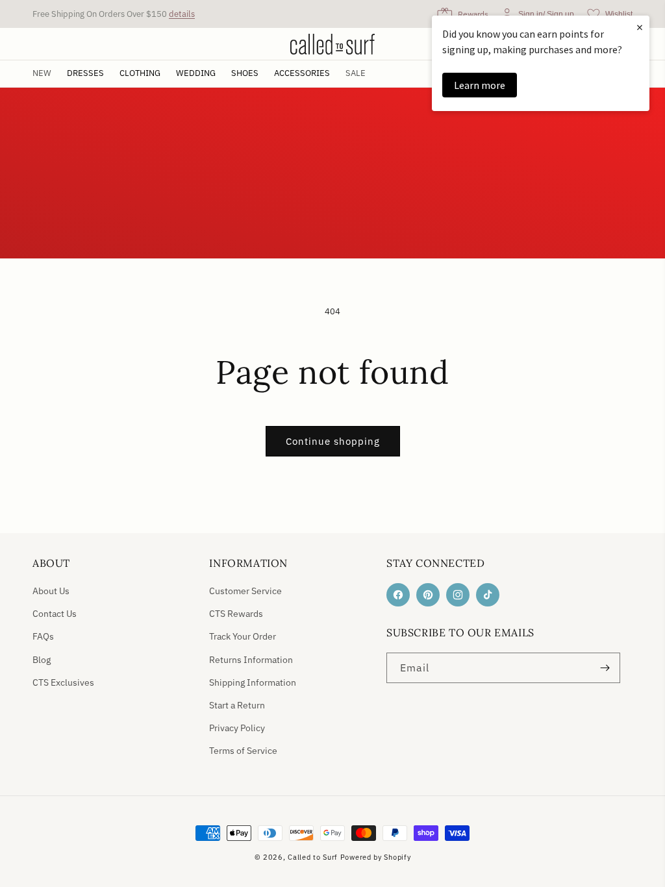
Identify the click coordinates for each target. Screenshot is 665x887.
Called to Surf (313, 857)
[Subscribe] (605, 668)
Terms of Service (243, 750)
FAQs (43, 636)
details (182, 13)
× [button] (639, 27)
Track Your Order (242, 636)
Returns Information (251, 660)
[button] (85, 73)
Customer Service (245, 591)
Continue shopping (333, 441)
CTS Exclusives (63, 682)
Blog (41, 660)
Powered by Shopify (375, 857)
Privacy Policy (237, 728)
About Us (50, 591)
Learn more (479, 85)
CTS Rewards (236, 613)
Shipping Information (252, 682)
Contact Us (54, 613)
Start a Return (237, 705)
